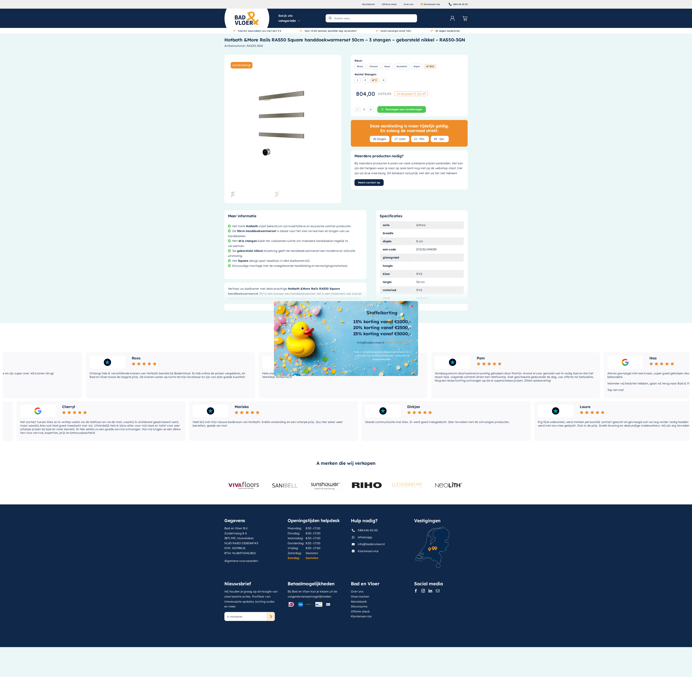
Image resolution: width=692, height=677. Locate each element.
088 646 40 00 (397, 342)
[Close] (411, 306)
